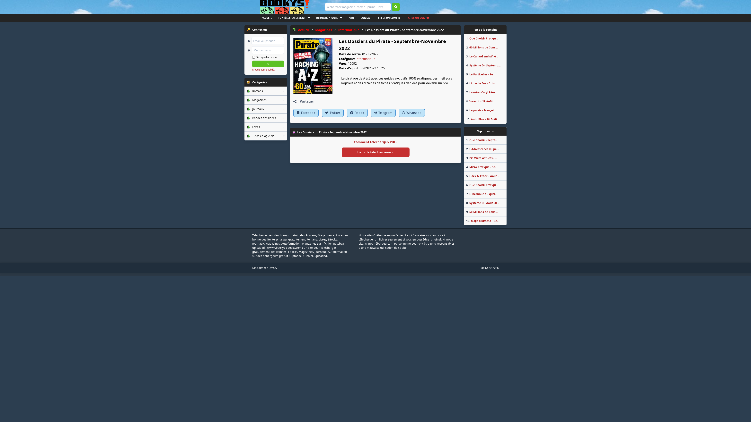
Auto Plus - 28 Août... (482, 119)
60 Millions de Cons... (482, 47)
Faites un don (416, 18)
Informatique (365, 59)
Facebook (307, 113)
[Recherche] (396, 7)
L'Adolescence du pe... (482, 149)
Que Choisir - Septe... (482, 140)
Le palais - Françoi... (481, 110)
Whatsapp (413, 113)
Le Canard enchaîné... (482, 56)
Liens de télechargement (375, 152)
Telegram (385, 113)
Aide (351, 18)
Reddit (359, 113)
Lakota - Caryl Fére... (481, 92)
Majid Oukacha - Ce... (482, 221)
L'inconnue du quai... (481, 194)
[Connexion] (268, 64)
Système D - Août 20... (482, 203)
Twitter (334, 113)
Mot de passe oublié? (263, 69)
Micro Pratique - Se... (481, 167)
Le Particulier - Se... (480, 74)
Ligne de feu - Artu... (481, 83)
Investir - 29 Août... (480, 101)
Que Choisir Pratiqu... (482, 38)
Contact (366, 18)
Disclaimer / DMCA (264, 268)
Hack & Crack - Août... (482, 176)
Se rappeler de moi (266, 57)
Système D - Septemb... (483, 65)
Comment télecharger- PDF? (375, 142)
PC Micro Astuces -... (481, 158)
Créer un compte (389, 18)
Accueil (267, 18)
